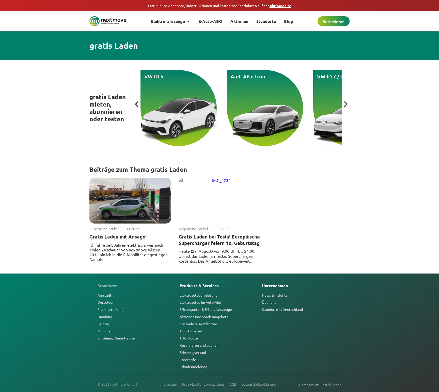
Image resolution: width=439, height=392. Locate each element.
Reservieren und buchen (199, 345)
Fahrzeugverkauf (193, 352)
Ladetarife (188, 359)
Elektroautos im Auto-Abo (200, 302)
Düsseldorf (106, 302)
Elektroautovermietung (198, 295)
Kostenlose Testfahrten (198, 323)
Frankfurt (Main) (111, 309)
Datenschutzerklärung (258, 384)
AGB (232, 384)
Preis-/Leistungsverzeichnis (203, 384)
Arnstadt (105, 295)
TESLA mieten (191, 331)
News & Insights (274, 295)
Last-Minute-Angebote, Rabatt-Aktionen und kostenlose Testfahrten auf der (219, 5)
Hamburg (105, 316)
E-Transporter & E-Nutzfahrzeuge (206, 309)
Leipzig (103, 323)
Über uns (269, 302)
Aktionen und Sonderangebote (204, 316)
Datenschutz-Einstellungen (320, 384)
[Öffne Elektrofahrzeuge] (188, 21)
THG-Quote (189, 338)
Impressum (168, 384)
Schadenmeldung (193, 366)
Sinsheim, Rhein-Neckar (116, 338)
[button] (136, 104)
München (105, 331)
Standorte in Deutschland (282, 309)
